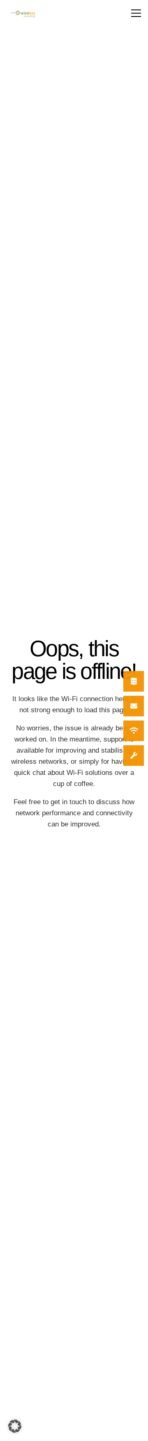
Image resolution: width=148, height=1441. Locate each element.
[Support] (133, 755)
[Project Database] (133, 681)
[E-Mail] (133, 706)
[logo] (23, 14)
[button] (136, 13)
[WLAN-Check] (133, 730)
